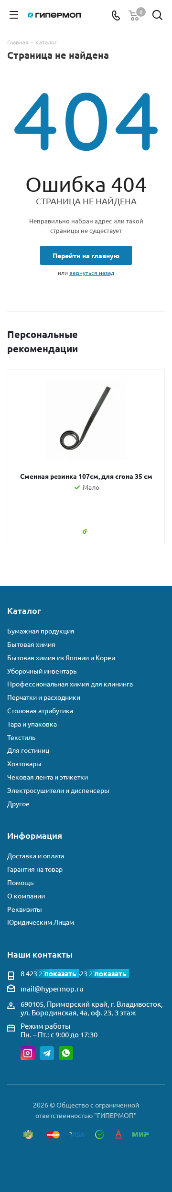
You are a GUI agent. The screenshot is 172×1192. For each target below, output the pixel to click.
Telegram (47, 1053)
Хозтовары (24, 764)
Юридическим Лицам (40, 922)
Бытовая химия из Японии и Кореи (61, 658)
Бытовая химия (31, 644)
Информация (34, 835)
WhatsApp (66, 1053)
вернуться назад (91, 272)
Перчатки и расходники (43, 697)
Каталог (24, 610)
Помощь (20, 882)
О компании (26, 896)
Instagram (28, 1053)
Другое (18, 804)
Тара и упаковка (32, 724)
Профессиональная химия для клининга (70, 684)
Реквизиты (24, 909)
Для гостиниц (28, 750)
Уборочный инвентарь (41, 671)
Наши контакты (40, 954)
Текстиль (21, 737)
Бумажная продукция (41, 631)
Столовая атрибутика (40, 711)
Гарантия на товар (35, 869)
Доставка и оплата (35, 856)
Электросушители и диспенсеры (58, 790)
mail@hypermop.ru (52, 988)
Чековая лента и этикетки (47, 777)
